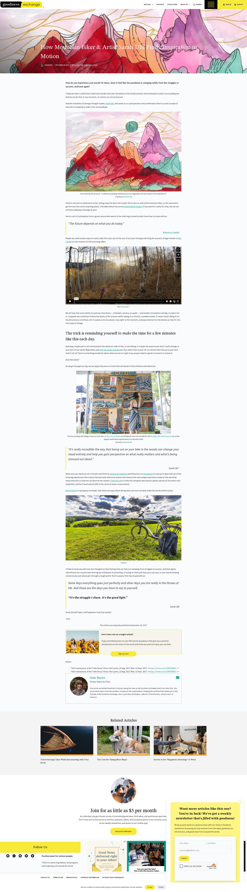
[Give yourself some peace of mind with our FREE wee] (106, 860)
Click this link (116, 480)
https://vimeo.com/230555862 (162, 668)
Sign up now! (123, 653)
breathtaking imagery (133, 206)
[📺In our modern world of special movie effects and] (146, 860)
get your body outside (109, 349)
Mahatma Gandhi (171, 232)
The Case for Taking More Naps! (112, 760)
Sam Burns (97, 677)
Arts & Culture (77, 65)
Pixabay (123, 563)
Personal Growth (103, 763)
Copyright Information (90, 877)
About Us (184, 4)
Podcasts (160, 4)
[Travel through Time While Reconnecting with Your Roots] (67, 741)
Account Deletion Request (113, 877)
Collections (172, 4)
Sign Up (240, 4)
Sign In (228, 4)
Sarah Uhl (109, 103)
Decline (161, 887)
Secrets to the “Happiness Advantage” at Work (175, 760)
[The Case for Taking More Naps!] (123, 741)
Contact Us (45, 877)
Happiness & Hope (91, 65)
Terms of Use (58, 877)
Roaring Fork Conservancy (160, 436)
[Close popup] (240, 802)
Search (199, 4)
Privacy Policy (71, 877)
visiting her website (118, 474)
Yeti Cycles (124, 307)
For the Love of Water (112, 436)
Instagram (148, 474)
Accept (150, 887)
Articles (147, 4)
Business (172, 763)
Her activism (71, 490)
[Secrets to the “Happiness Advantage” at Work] (180, 741)
